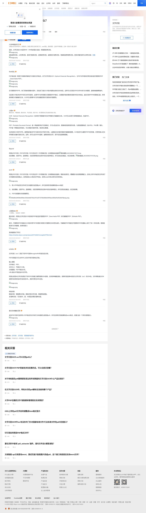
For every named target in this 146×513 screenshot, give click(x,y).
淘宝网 (16, 502)
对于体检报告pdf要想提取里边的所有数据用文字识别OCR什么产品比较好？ (35, 378)
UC (87, 502)
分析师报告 (8, 490)
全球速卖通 (35, 502)
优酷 (94, 502)
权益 (38, 3)
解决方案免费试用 (83, 478)
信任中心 (99, 490)
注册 (134, 3)
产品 (25, 3)
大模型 (20, 3)
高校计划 (80, 481)
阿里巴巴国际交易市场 (47, 502)
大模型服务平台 (28, 474)
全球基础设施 (9, 478)
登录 (142, 3)
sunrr (10, 170)
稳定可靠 (8, 484)
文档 (121, 3)
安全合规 (8, 487)
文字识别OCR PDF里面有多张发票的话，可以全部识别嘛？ (28, 368)
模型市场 (26, 481)
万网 (80, 502)
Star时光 (12, 72)
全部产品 (44, 474)
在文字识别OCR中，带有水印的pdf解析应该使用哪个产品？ (29, 389)
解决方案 (32, 3)
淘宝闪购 (128, 502)
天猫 (29, 502)
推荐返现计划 (82, 484)
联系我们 (47, 498)
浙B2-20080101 (50, 504)
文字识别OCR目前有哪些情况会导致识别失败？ (127, 93)
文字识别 (56, 8)
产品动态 (44, 481)
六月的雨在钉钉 (14, 44)
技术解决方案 (63, 474)
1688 (57, 502)
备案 (125, 3)
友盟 (90, 502)
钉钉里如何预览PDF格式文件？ (17, 432)
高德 (83, 502)
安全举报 (38, 498)
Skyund (11, 149)
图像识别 (77, 8)
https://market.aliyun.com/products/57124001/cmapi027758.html (30, 235)
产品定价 (44, 484)
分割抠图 (50, 8)
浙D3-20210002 (78, 504)
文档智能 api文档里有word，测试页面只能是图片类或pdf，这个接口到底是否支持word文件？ (42, 454)
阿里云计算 (74, 502)
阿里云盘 (121, 502)
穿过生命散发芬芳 (14, 311)
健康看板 (99, 487)
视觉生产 (70, 8)
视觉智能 (21, 338)
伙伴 (53, 3)
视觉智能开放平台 (29, 335)
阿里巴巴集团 (9, 502)
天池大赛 (62, 484)
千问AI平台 (23, 502)
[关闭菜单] (3, 3)
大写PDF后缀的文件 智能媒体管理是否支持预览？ (25, 400)
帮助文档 (62, 478)
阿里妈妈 (62, 502)
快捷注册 (13, 33)
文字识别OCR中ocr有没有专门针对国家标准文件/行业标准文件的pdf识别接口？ (36, 422)
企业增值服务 (100, 478)
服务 (58, 3)
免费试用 (44, 478)
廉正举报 (29, 498)
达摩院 (108, 502)
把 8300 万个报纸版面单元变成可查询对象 (125, 60)
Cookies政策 (18, 498)
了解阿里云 (65, 3)
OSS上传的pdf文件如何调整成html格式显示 (22, 411)
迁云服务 (99, 481)
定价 (43, 3)
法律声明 (8, 498)
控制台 (129, 3)
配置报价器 (44, 487)
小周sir (11, 110)
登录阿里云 (29, 32)
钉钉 (98, 502)
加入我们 (56, 498)
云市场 (48, 3)
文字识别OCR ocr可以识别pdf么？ (19, 357)
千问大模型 (26, 478)
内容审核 (63, 8)
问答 (32, 338)
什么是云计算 (9, 474)
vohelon (11, 249)
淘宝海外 (114, 502)
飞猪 (67, 502)
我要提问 (128, 38)
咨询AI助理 (135, 111)
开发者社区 (15, 338)
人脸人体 (43, 8)
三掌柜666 (12, 211)
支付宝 (103, 502)
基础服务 (99, 474)
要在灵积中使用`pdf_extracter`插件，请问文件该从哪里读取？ (30, 443)
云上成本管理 (45, 490)
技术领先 (8, 481)
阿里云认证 (63, 487)
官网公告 (99, 484)
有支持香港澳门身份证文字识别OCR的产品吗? (126, 82)
